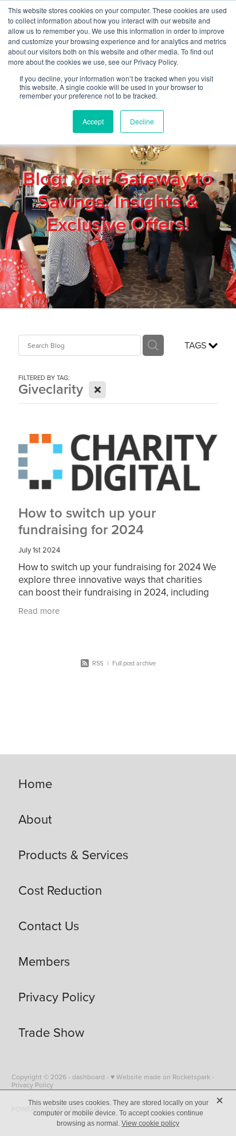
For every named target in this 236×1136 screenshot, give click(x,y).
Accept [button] (93, 121)
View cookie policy (150, 1123)
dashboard (88, 1077)
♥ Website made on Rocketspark (160, 1077)
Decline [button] (142, 121)
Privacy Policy (32, 1085)
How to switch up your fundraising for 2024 (87, 521)
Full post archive (134, 663)
